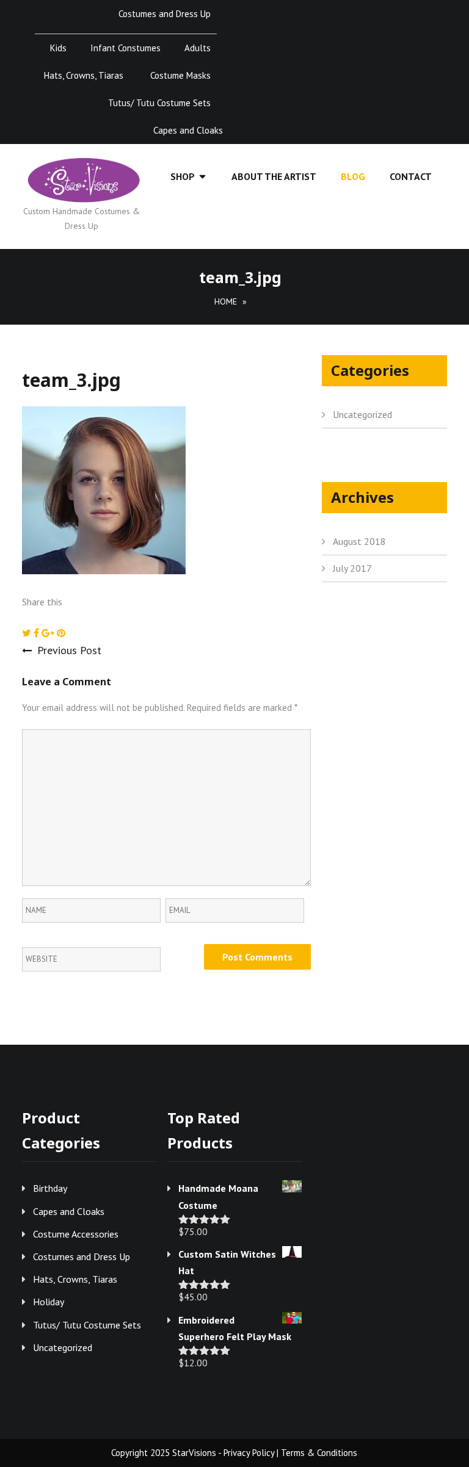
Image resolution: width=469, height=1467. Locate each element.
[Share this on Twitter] (28, 633)
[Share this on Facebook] (38, 633)
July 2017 (352, 568)
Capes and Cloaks (188, 130)
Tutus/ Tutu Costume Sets (159, 103)
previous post (69, 650)
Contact (411, 176)
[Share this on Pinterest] (61, 633)
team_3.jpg (71, 379)
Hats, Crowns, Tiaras (83, 75)
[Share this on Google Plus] (49, 633)
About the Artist (273, 176)
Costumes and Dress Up (164, 14)
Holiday (48, 1302)
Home (225, 301)
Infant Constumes (125, 48)
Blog (353, 176)
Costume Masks (180, 75)
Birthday (50, 1188)
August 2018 (359, 541)
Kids (58, 48)
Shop (182, 176)
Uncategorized (362, 414)
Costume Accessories (75, 1234)
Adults (197, 48)
